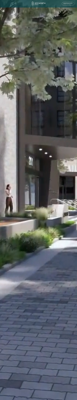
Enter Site (68, 4)
